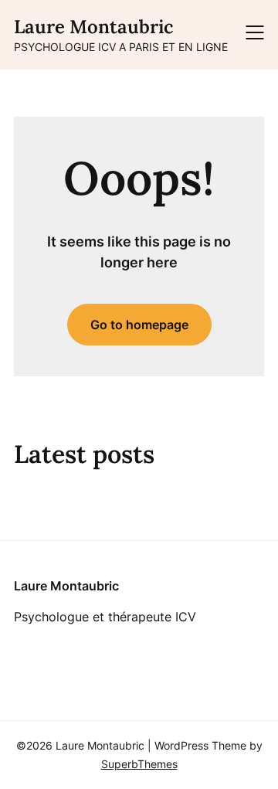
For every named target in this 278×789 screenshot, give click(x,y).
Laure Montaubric (94, 27)
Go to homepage (139, 324)
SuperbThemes (139, 763)
